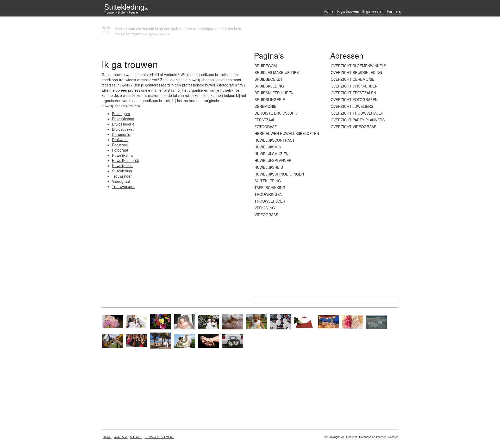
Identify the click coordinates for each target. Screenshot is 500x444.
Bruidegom (121, 113)
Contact (121, 437)
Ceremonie (121, 134)
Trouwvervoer (123, 186)
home (107, 437)
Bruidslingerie (123, 124)
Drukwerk (120, 139)
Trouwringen (122, 176)
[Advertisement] (364, 213)
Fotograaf (120, 150)
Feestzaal (120, 144)
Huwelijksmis (122, 155)
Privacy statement (159, 437)
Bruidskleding (123, 118)
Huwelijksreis (122, 165)
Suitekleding (126, 6)
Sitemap (136, 437)
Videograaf (121, 181)
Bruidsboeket (123, 129)
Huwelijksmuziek (125, 160)
